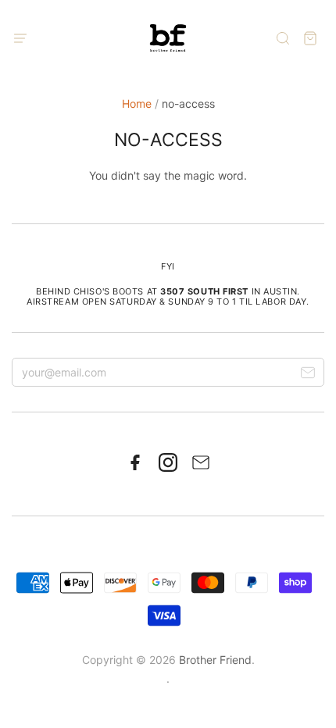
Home (137, 103)
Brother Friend (215, 659)
